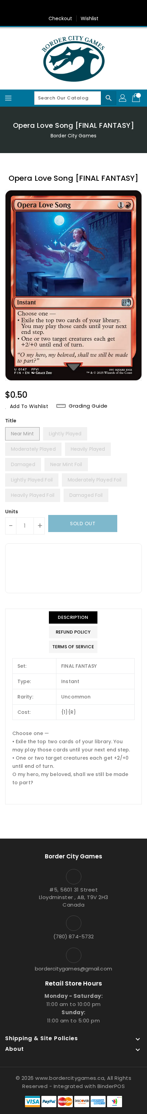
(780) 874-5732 (73, 936)
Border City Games (73, 135)
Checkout (60, 18)
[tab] (73, 617)
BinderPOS (111, 1086)
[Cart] (137, 98)
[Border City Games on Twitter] (67, 8)
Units (11, 511)
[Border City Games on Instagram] (80, 8)
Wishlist (90, 18)
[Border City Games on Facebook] (54, 8)
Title (11, 420)
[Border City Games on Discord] (93, 8)
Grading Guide (88, 406)
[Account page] (123, 98)
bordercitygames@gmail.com (73, 968)
